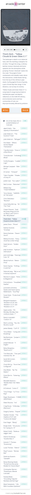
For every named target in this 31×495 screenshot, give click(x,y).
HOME (25, 120)
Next (24, 110)
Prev (6, 110)
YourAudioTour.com (20, 493)
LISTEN (23, 128)
